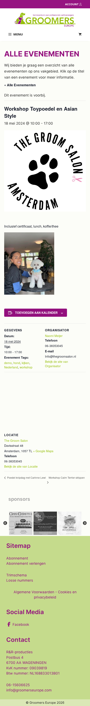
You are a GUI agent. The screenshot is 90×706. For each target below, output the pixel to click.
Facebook (21, 624)
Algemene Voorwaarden (34, 592)
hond (16, 363)
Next (85, 523)
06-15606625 (18, 685)
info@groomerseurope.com (29, 690)
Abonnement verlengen (26, 563)
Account (72, 4)
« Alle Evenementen (20, 85)
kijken (25, 363)
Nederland (11, 367)
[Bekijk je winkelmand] (80, 34)
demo (8, 363)
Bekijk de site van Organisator (56, 363)
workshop (26, 367)
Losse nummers (19, 580)
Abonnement (17, 558)
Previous (5, 523)
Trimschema (16, 575)
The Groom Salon (16, 440)
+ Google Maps (43, 451)
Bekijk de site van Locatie (21, 466)
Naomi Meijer (54, 336)
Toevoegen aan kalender (36, 312)
